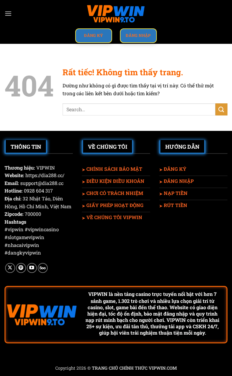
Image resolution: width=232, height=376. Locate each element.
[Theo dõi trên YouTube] (32, 268)
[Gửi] (221, 109)
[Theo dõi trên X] (10, 268)
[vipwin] (116, 14)
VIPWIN (98, 294)
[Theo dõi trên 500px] (43, 268)
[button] (8, 13)
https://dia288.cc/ (44, 175)
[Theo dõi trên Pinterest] (21, 268)
